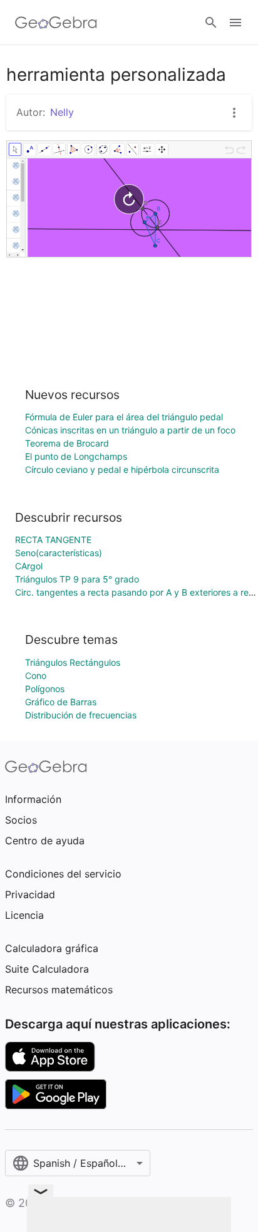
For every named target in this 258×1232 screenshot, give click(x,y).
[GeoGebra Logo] (56, 22)
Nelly (62, 112)
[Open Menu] (235, 22)
